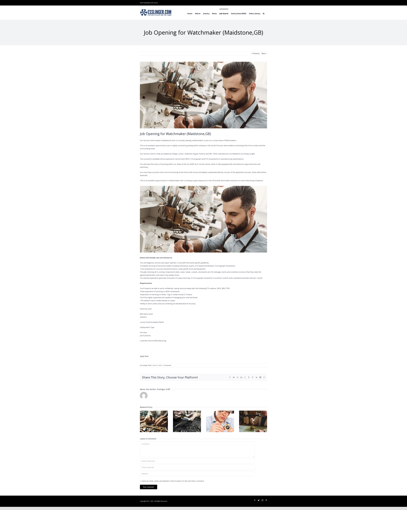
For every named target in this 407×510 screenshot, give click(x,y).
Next (263, 53)
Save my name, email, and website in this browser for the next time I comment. (173, 481)
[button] (263, 13)
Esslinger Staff (146, 365)
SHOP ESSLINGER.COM (146, 3)
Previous (256, 53)
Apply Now (144, 356)
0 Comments (167, 365)
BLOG (156, 3)
